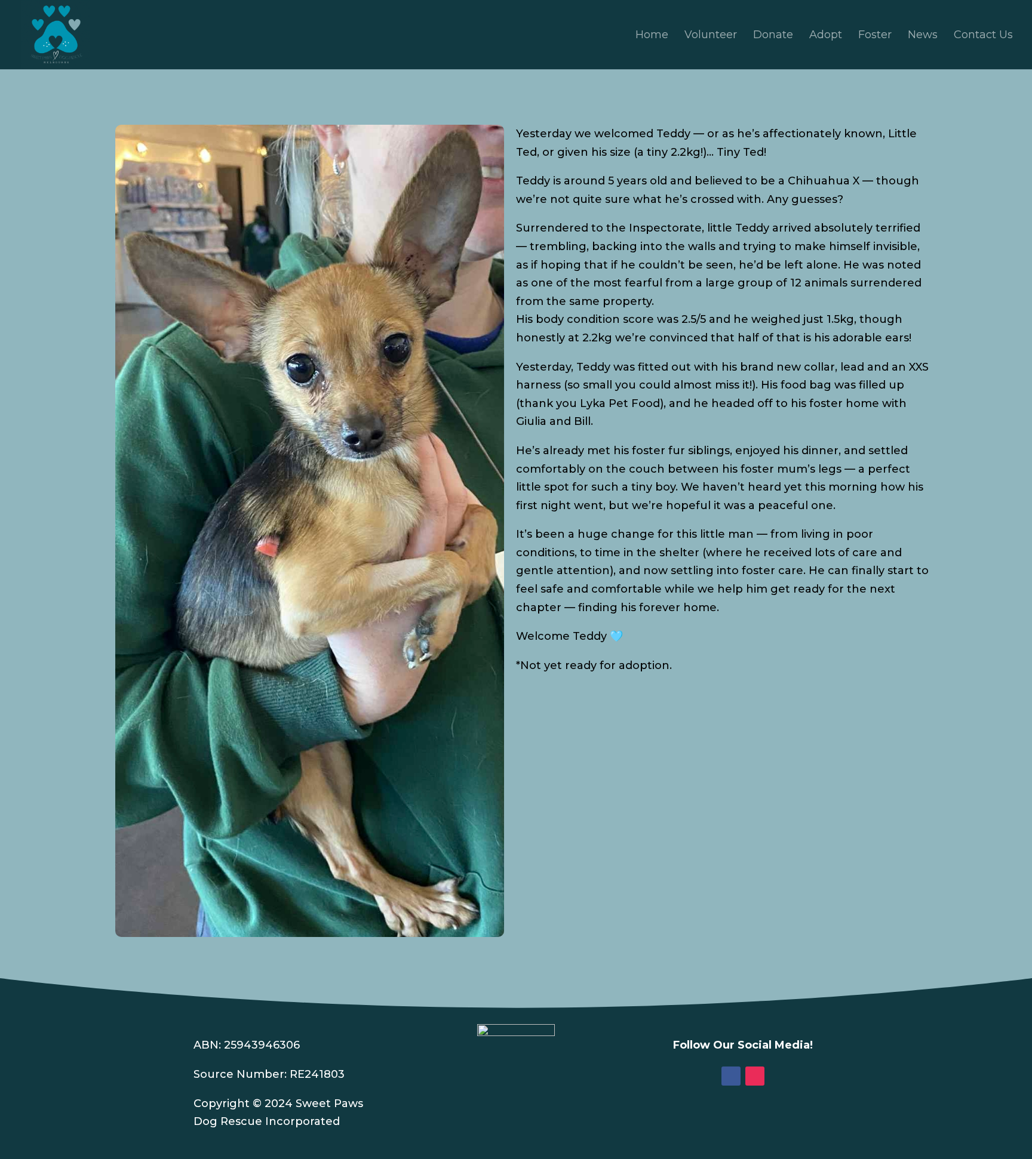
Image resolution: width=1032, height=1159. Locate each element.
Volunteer (710, 35)
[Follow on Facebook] (731, 1076)
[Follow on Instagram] (754, 1076)
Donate (773, 35)
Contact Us (983, 35)
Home (651, 35)
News (923, 35)
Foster (875, 35)
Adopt (825, 35)
